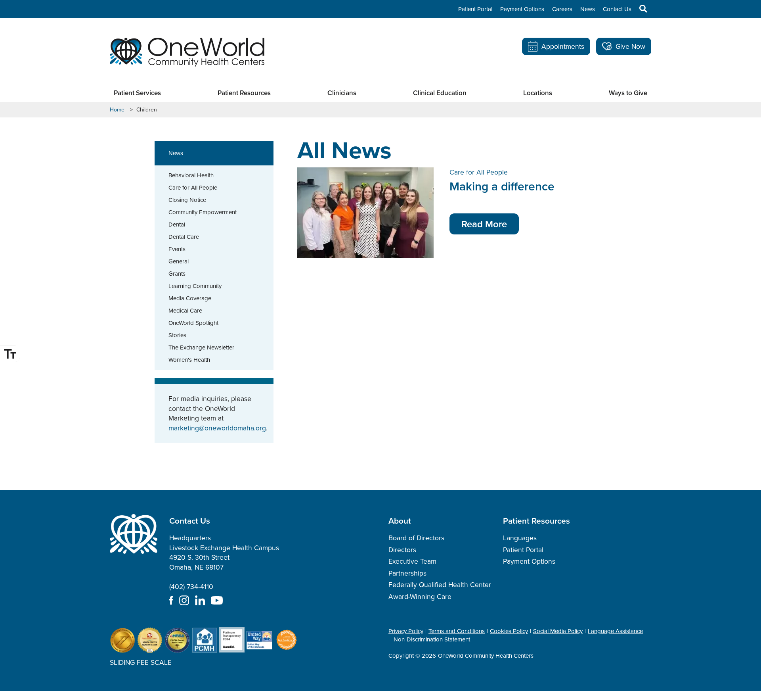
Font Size (10, 354)
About (399, 520)
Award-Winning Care (419, 596)
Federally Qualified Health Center (439, 585)
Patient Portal (475, 9)
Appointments (562, 46)
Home (117, 110)
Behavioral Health (191, 175)
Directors (402, 550)
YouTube (217, 600)
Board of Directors (416, 538)
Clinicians (341, 93)
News (587, 9)
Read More (484, 224)
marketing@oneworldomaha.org (217, 428)
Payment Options (522, 9)
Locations (537, 93)
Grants (176, 273)
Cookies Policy (509, 631)
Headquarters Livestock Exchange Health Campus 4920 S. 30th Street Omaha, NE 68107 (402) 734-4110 (224, 562)
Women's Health (189, 359)
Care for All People (192, 187)
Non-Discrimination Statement (432, 639)
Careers (562, 9)
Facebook (171, 600)
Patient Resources (244, 93)
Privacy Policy (405, 631)
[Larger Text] (9, 354)
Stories (177, 335)
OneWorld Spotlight (193, 323)
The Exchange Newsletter (201, 347)
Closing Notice (187, 200)
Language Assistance (615, 631)
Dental (176, 224)
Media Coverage (189, 298)
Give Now (630, 46)
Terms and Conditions (456, 631)
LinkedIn (200, 600)
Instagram (184, 600)
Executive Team (412, 561)
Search (639, 9)
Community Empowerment (202, 212)
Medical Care (185, 310)
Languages (520, 538)
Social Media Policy (558, 631)
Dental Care (183, 236)
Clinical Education (440, 93)
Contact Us (617, 9)
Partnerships (407, 573)
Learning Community (195, 286)
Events (176, 249)
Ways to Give (628, 93)
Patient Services (137, 93)
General (178, 261)
